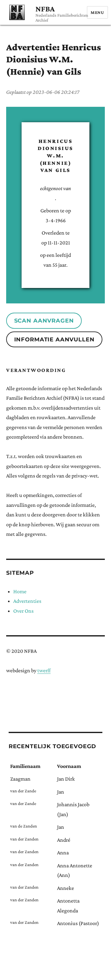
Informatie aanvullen (54, 339)
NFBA (45, 8)
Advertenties (27, 601)
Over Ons (23, 611)
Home (20, 591)
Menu (97, 12)
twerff (44, 670)
